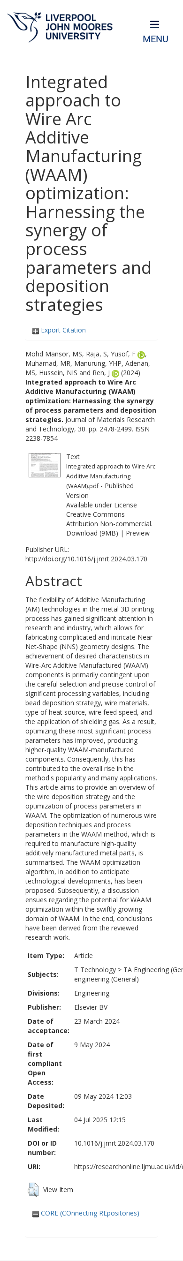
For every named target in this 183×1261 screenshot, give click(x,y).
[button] (33, 1190)
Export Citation (62, 329)
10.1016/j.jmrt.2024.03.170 (114, 1143)
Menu (155, 39)
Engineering (91, 993)
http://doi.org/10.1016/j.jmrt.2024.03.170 (86, 558)
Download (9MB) (92, 533)
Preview (138, 533)
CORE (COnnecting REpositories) (89, 1212)
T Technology (95, 969)
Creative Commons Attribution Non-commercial (108, 519)
